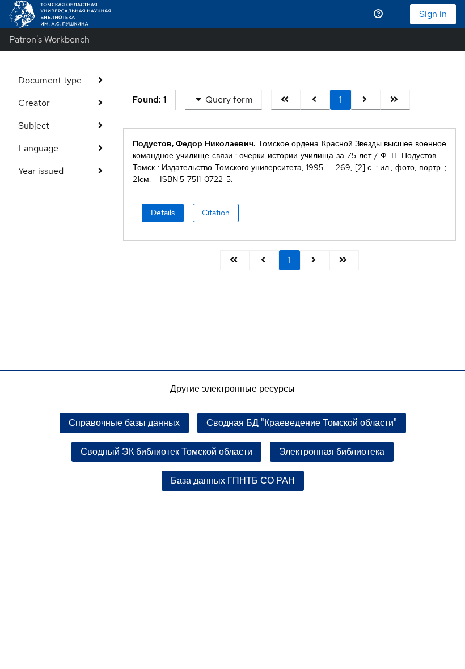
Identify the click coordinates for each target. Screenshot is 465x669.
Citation (216, 213)
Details (163, 213)
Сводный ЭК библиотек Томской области (166, 452)
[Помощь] (378, 14)
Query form (229, 99)
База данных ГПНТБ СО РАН (233, 480)
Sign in (433, 14)
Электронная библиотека (331, 452)
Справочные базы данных (124, 423)
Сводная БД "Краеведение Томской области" (301, 423)
